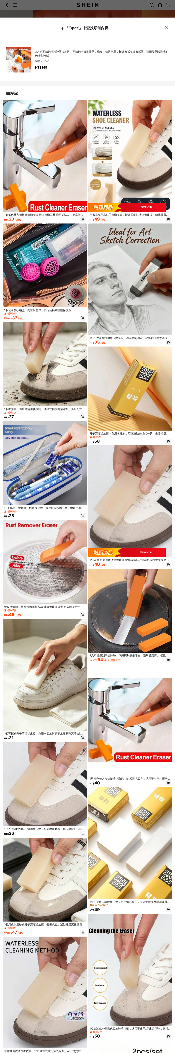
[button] (83, 219)
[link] (44, 214)
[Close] (166, 28)
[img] (130, 207)
